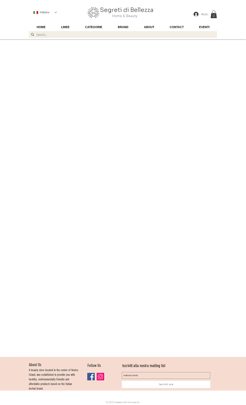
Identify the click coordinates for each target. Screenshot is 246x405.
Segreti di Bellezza (127, 10)
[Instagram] (100, 376)
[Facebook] (91, 376)
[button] (213, 14)
